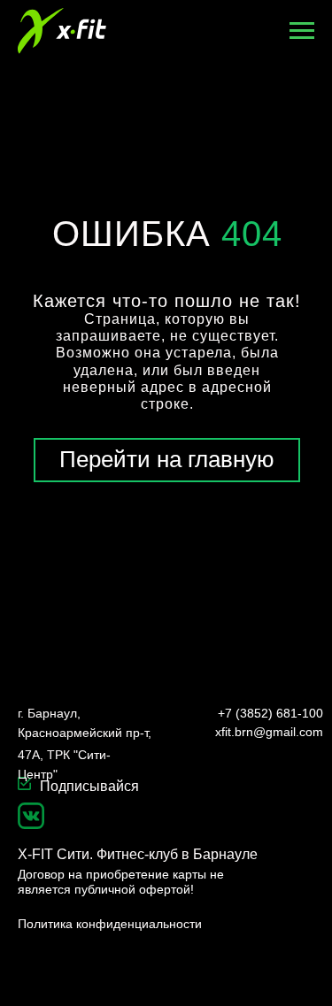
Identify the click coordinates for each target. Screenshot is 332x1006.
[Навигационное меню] (302, 31)
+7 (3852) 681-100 (270, 713)
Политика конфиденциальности (110, 924)
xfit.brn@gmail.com (269, 732)
